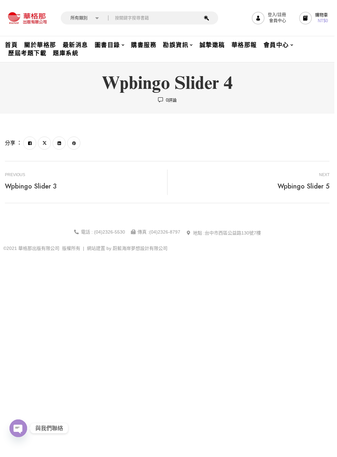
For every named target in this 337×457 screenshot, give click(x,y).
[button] (314, 18)
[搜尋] (206, 17)
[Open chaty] (18, 428)
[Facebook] (29, 143)
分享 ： (13, 143)
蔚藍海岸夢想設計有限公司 (140, 248)
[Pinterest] (73, 143)
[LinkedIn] (59, 143)
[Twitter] (44, 143)
